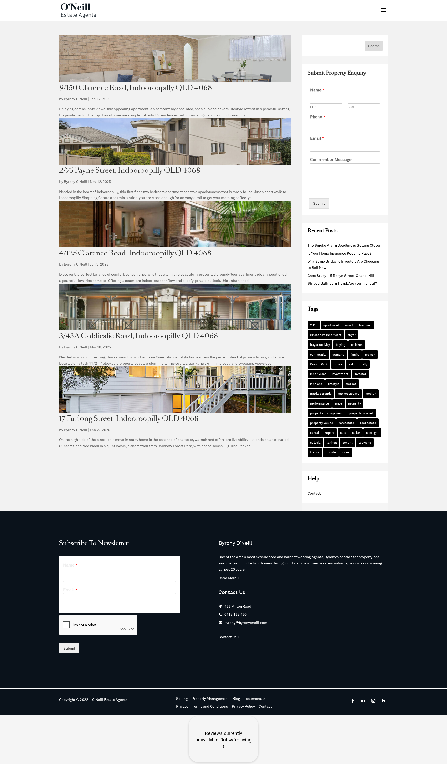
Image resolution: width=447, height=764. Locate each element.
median (370, 393)
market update (348, 393)
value (346, 452)
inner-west (318, 374)
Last (351, 107)
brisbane (365, 325)
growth (370, 354)
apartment (331, 325)
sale (343, 432)
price (338, 403)
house (338, 364)
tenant (348, 442)
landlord (316, 383)
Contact (314, 493)
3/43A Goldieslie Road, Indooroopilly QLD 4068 (138, 336)
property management (326, 413)
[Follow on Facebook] (352, 700)
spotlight (372, 432)
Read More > (229, 578)
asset (349, 325)
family (354, 354)
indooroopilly (357, 364)
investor (360, 374)
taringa (331, 442)
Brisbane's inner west (325, 334)
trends (315, 452)
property (354, 403)
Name (317, 89)
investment (340, 374)
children (357, 344)
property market (361, 413)
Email (317, 138)
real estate (368, 422)
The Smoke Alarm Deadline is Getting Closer (344, 245)
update (331, 452)
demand (338, 354)
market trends (320, 393)
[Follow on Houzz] (383, 700)
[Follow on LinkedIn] (363, 700)
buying (340, 344)
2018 (313, 325)
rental (314, 432)
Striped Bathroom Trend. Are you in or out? (342, 283)
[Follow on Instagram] (373, 700)
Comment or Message (331, 159)
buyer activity (320, 344)
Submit (319, 203)
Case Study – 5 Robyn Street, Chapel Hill (341, 275)
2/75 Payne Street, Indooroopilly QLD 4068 (129, 170)
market (350, 383)
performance (319, 403)
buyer (351, 334)
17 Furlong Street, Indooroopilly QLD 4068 (129, 419)
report (329, 432)
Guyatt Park (319, 364)
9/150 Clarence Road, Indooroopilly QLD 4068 (135, 88)
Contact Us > (229, 637)
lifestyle (333, 383)
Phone (317, 116)
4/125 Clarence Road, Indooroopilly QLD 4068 (135, 253)
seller (356, 432)
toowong (365, 442)
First (314, 107)
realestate (346, 422)
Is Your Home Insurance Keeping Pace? (339, 253)
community (318, 354)
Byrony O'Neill (75, 99)
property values (321, 422)
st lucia (315, 442)
